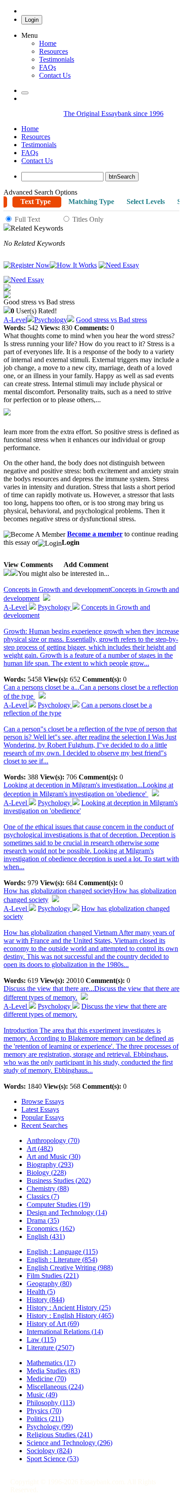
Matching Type (91, 201)
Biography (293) (50, 1164)
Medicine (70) (46, 1378)
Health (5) (41, 1291)
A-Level (15, 320)
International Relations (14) (65, 1331)
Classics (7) (43, 1196)
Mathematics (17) (51, 1362)
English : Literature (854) (62, 1259)
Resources (53, 51)
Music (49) (42, 1394)
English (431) (46, 1236)
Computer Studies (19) (58, 1204)
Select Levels (146, 201)
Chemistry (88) (48, 1188)
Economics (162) (51, 1228)
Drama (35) (43, 1220)
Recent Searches (44, 1125)
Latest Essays (40, 1109)
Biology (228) (46, 1172)
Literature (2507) (50, 1347)
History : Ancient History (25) (69, 1307)
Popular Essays (42, 1117)
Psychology (50, 320)
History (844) (45, 1299)
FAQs (29, 152)
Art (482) (40, 1148)
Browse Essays (42, 1101)
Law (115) (41, 1339)
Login (32, 19)
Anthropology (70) (53, 1140)
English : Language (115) (62, 1251)
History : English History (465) (70, 1315)
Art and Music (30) (53, 1156)
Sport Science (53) (53, 1458)
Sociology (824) (49, 1450)
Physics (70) (44, 1410)
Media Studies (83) (53, 1370)
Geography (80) (49, 1283)
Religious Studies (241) (59, 1434)
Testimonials (56, 59)
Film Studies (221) (53, 1275)
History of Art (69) (53, 1323)
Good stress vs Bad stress (111, 320)
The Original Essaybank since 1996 (113, 113)
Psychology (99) (50, 1426)
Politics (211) (45, 1418)
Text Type (35, 201)
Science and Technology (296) (69, 1442)
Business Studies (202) (59, 1180)
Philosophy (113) (51, 1402)
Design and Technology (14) (67, 1212)
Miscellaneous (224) (55, 1386)
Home (47, 43)
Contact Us (37, 160)
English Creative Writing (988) (70, 1267)
